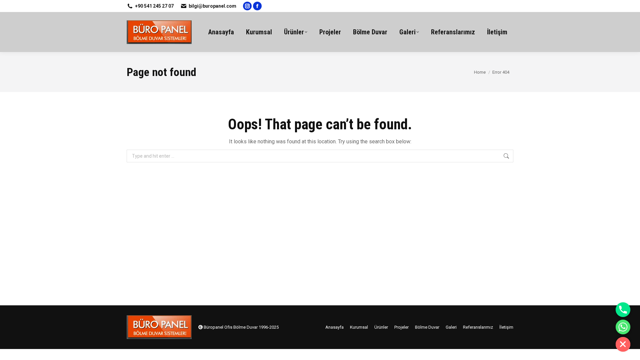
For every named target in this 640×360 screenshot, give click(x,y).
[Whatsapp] (623, 327)
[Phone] (623, 309)
